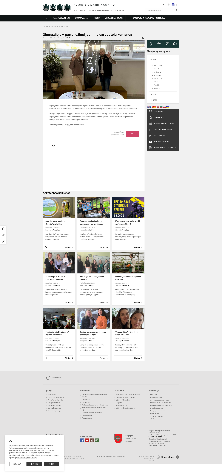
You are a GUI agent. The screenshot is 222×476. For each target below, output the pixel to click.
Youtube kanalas (161, 142)
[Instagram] (92, 440)
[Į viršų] (177, 457)
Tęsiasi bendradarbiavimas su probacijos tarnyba (93, 333)
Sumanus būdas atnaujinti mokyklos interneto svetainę (146, 458)
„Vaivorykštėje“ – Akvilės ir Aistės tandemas (126, 333)
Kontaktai (119, 11)
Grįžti (54, 145)
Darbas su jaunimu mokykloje (92, 412)
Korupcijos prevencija (157, 411)
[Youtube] (87, 440)
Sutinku (51, 464)
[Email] (97, 440)
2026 (155, 59)
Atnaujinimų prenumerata (165, 148)
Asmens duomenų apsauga (159, 400)
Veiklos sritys (80, 11)
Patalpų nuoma (87, 418)
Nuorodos (153, 394)
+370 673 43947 (156, 437)
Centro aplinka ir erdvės (56, 397)
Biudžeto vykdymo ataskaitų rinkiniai (128, 394)
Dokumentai (159, 118)
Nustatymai (17, 464)
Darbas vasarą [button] (81, 18)
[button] (163, 4)
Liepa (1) (156, 69)
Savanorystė (86, 402)
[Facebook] (82, 440)
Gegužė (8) (157, 75)
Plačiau (68, 247)
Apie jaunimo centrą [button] (114, 18)
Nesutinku (34, 464)
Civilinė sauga (154, 413)
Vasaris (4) (158, 85)
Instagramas (159, 136)
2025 (155, 94)
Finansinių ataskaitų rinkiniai (125, 397)
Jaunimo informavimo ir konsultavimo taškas (94, 396)
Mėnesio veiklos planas (164, 124)
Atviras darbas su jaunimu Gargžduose (95, 405)
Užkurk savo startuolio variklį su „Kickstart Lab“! (127, 222)
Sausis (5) (157, 88)
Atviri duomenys (155, 419)
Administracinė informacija (100, 11)
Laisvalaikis (86, 399)
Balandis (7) (158, 78)
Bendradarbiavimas (54, 408)
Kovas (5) (157, 82)
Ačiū (132, 134)
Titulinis (45, 26)
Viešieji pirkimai (121, 405)
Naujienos (54, 26)
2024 (155, 100)
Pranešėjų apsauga (156, 408)
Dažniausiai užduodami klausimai (161, 405)
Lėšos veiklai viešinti (123, 400)
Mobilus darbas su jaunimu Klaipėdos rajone (94, 409)
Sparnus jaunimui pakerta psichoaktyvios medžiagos (91, 222)
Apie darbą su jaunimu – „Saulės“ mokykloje (55, 222)
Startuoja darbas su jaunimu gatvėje (92, 278)
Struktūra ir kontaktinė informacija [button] (149, 18)
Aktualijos (64, 26)
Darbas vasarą (87, 415)
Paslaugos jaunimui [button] (61, 18)
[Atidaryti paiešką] (176, 10)
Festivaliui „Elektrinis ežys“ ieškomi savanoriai (57, 333)
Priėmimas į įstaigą (54, 411)
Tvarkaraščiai (56, 378)
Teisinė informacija (156, 416)
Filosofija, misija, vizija (55, 400)
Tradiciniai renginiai (54, 405)
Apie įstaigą (52, 394)
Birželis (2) (158, 72)
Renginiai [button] (96, 18)
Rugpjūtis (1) (158, 65)
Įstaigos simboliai (54, 403)
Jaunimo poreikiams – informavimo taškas (55, 278)
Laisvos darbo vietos (163, 130)
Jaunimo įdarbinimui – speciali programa (128, 278)
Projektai (158, 112)
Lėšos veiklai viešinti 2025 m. (125, 408)
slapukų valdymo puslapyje (27, 458)
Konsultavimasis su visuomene (160, 403)
